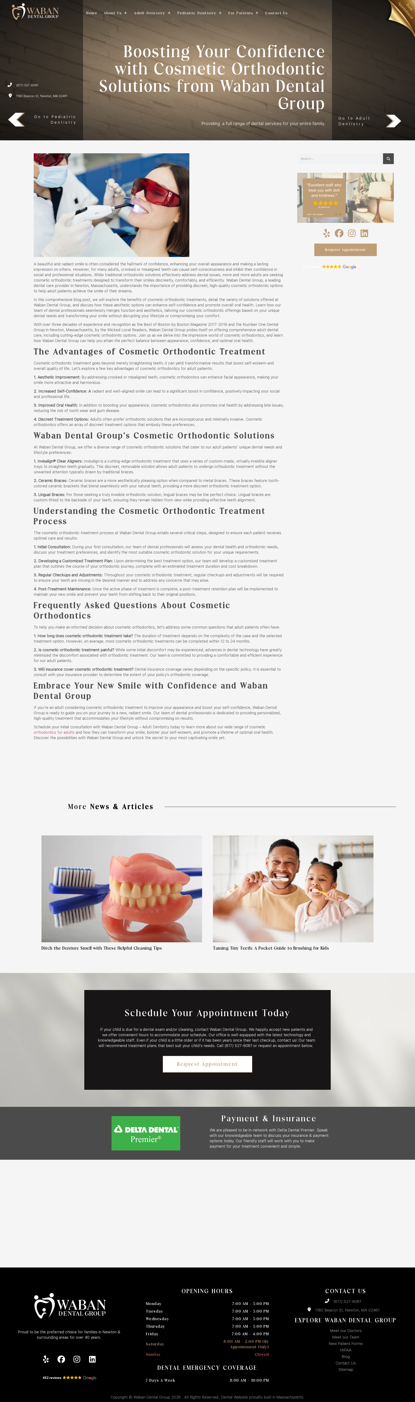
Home (91, 13)
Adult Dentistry (150, 13)
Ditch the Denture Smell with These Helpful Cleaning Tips (102, 948)
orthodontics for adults (54, 732)
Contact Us (276, 13)
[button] (329, 267)
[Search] (388, 158)
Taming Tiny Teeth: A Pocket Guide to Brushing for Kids (271, 948)
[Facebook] (339, 233)
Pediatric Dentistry (197, 13)
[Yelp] (327, 233)
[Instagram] (352, 233)
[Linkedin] (364, 233)
